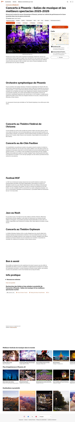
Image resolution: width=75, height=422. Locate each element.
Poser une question (10, 282)
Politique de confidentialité (41, 419)
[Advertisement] (27, 72)
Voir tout (10, 51)
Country (23, 20)
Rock (35, 20)
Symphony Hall (11, 292)
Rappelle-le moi (60, 27)
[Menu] (72, 2)
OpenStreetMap (62, 44)
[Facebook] (28, 416)
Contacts (26, 419)
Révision (33, 22)
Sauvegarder (11, 22)
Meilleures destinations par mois (25, 1)
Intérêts (14, 1)
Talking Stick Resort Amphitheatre (38, 292)
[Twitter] (32, 416)
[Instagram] (24, 416)
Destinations (8, 1)
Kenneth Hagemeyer (28, 54)
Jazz (38, 20)
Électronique (29, 20)
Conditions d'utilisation (51, 419)
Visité (19, 22)
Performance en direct (55, 20)
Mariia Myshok (13, 327)
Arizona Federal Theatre (22, 292)
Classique (47, 20)
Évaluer (26, 22)
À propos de (21, 419)
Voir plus (61, 57)
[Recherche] (67, 2)
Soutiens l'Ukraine (31, 419)
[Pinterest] (36, 416)
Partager (41, 22)
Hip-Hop (17, 20)
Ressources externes (13, 279)
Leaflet (58, 44)
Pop (42, 20)
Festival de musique (10, 20)
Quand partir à (12, 4)
